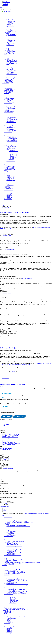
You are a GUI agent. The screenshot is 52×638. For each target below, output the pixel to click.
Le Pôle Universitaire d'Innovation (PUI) (8, 348)
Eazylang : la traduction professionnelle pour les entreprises (12, 384)
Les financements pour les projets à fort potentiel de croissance (12, 443)
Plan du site (47, 513)
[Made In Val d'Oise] (32, 470)
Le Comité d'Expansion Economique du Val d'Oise (10, 434)
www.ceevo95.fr (6, 459)
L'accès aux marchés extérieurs (7, 439)
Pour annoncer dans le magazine (6, 448)
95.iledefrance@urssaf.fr (7, 259)
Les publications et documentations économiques (10, 437)
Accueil (3, 205)
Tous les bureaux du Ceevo (4, 506)
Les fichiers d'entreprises (6, 438)
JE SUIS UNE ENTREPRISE (6, 416)
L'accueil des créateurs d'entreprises (8, 440)
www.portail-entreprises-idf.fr (27, 278)
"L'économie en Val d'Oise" (5, 449)
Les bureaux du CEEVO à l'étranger (8, 436)
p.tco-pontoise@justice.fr (7, 293)
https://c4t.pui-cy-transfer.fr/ (26, 367)
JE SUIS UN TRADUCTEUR (19, 416)
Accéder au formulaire (31, 485)
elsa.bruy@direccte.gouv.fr (7, 273)
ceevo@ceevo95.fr (6, 458)
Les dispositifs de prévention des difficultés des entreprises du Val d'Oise (15, 212)
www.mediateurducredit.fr (37, 218)
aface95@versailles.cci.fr (7, 235)
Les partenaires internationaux (7, 441)
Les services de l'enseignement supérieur (8, 442)
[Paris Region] (22, 471)
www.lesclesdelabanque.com (26, 314)
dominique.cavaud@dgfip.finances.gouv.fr (10, 249)
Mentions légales (42, 513)
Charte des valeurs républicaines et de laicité (32, 513)
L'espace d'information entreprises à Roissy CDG (10, 435)
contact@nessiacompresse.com (8, 468)
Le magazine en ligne (5, 207)
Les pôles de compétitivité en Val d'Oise (8, 444)
